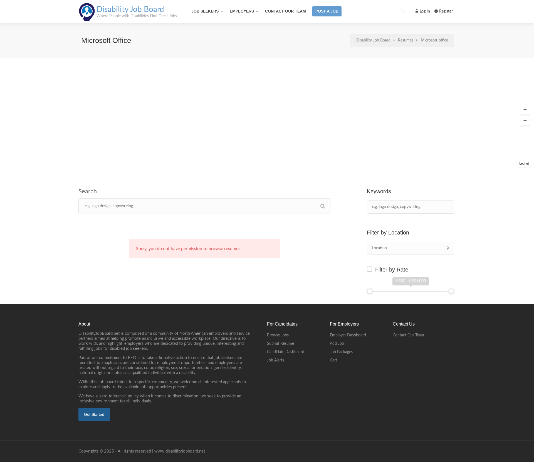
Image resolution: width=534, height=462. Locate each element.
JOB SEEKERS (205, 11)
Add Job (337, 344)
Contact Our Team (285, 11)
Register (445, 11)
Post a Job (326, 11)
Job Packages (341, 352)
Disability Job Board (130, 9)
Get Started (94, 414)
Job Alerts (275, 360)
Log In (424, 11)
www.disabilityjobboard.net (179, 451)
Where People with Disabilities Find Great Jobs (137, 16)
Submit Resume (280, 344)
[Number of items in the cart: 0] (403, 11)
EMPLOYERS (242, 11)
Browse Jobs (278, 335)
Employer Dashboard (348, 335)
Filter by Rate (391, 270)
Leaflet (524, 163)
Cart (333, 360)
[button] (525, 110)
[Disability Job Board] (86, 18)
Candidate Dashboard (285, 352)
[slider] (369, 291)
